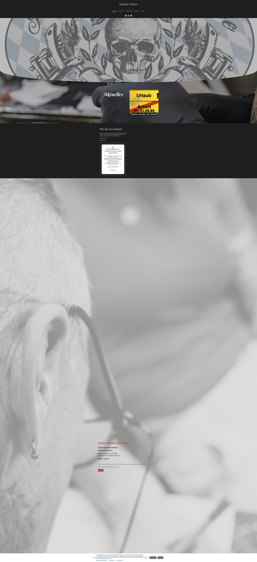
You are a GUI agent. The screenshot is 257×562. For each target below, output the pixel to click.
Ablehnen (160, 557)
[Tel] (131, 16)
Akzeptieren (113, 170)
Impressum (111, 560)
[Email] (128, 16)
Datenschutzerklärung (113, 166)
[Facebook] (126, 16)
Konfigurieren (119, 560)
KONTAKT (101, 470)
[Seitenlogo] (128, 6)
